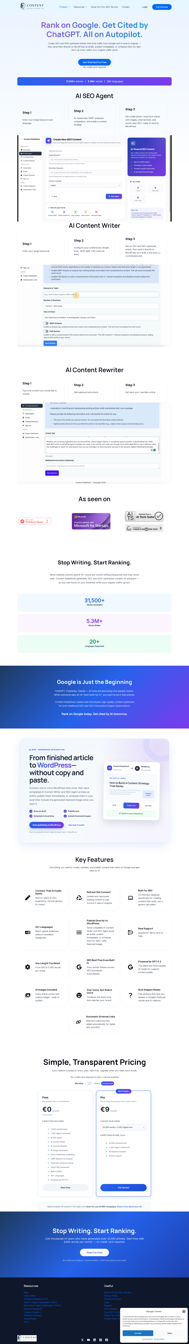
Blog (26, 1292)
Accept (138, 1333)
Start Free (65, 1187)
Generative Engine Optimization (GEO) (42, 1305)
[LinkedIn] (94, 1339)
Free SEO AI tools (113, 1312)
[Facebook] (106, 1339)
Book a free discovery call (129, 1206)
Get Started (123, 1187)
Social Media (30, 1318)
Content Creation (32, 1312)
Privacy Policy (159, 1339)
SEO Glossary (111, 1309)
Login (106, 1302)
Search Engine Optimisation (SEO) (40, 1302)
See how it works (76, 825)
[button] (184, 1311)
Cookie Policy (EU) (113, 1318)
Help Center (30, 1295)
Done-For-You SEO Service (117, 1292)
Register (108, 1305)
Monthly (79, 1083)
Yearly (97, 1083)
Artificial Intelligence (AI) (36, 1299)
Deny (170, 1333)
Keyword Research (33, 1309)
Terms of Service (112, 1299)
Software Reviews (32, 1315)
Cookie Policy (147, 1339)
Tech (26, 1322)
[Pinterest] (100, 1339)
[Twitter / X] (82, 1339)
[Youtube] (88, 1339)
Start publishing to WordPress (47, 825)
